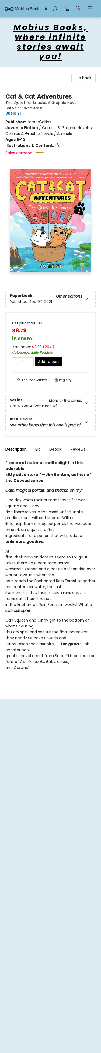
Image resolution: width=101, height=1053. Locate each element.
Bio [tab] (38, 449)
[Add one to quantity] (30, 362)
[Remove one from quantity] (15, 362)
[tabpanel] (50, 573)
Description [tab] (16, 449)
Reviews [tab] (78, 449)
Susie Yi (13, 113)
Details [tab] (55, 449)
